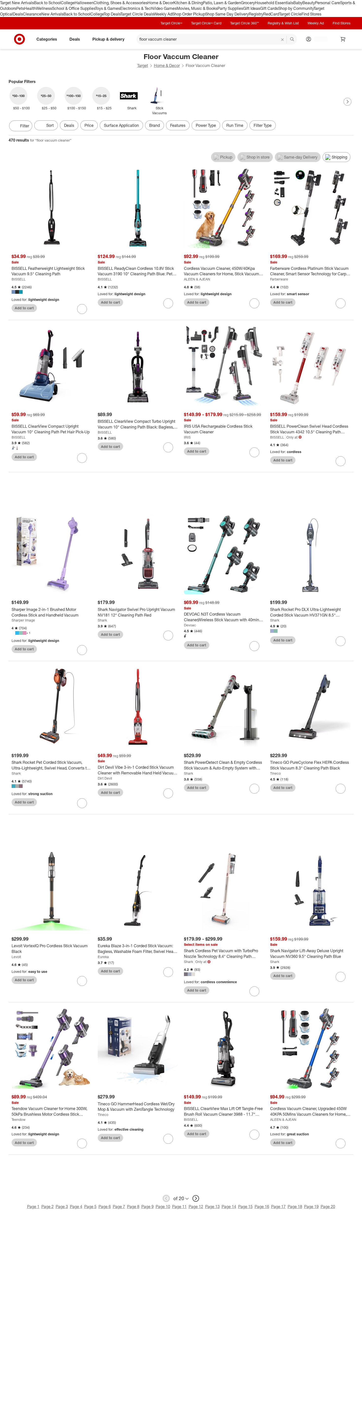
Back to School (47, 2)
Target (142, 65)
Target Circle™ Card (206, 23)
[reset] (283, 40)
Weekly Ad (163, 14)
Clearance (32, 14)
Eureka (103, 957)
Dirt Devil (105, 778)
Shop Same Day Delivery (227, 14)
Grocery (248, 2)
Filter (24, 125)
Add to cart (24, 308)
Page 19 (311, 1206)
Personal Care (327, 2)
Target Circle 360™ (244, 23)
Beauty (308, 2)
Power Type (206, 125)
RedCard (271, 14)
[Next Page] (347, 102)
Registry (256, 14)
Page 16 (262, 1206)
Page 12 (196, 1206)
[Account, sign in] (318, 39)
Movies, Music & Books (197, 8)
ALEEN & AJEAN (197, 279)
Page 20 (328, 1206)
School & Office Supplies (73, 8)
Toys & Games (107, 8)
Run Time (234, 125)
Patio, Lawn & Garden (222, 2)
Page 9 (147, 1206)
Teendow (19, 1119)
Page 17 (278, 1206)
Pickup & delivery (108, 38)
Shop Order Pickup (188, 14)
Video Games (165, 8)
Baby (297, 2)
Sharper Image (23, 620)
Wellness (44, 8)
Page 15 (245, 1206)
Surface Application (121, 125)
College (68, 2)
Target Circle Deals (137, 14)
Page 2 (47, 1206)
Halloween (84, 2)
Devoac (190, 625)
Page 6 (105, 1206)
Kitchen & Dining (188, 2)
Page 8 (133, 1206)
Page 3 (62, 1206)
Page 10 (163, 1206)
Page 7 (119, 1206)
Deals (18, 14)
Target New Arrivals (17, 2)
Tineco (275, 773)
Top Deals (112, 14)
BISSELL (19, 279)
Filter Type (263, 125)
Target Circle (290, 14)
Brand (154, 125)
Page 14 (229, 1206)
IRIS (187, 437)
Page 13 (212, 1206)
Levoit (16, 957)
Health (30, 8)
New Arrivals (52, 14)
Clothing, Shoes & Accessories (121, 2)
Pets (20, 8)
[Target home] (19, 39)
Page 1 (33, 1206)
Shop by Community (295, 8)
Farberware (279, 279)
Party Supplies (230, 8)
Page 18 (295, 1206)
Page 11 (179, 1206)
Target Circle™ (171, 23)
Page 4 (76, 1206)
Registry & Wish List (283, 23)
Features (177, 125)
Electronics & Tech (136, 8)
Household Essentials (274, 2)
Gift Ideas (251, 8)
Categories (46, 38)
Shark (102, 620)
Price (89, 125)
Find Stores (311, 14)
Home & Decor (160, 2)
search (292, 39)
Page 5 (90, 1206)
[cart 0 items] (343, 39)
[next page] (196, 1198)
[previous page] (166, 1198)
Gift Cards (269, 8)
